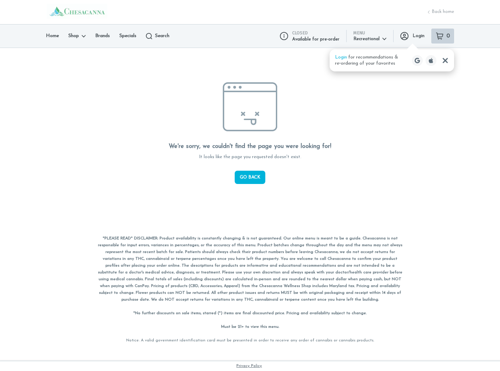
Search (162, 35)
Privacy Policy (249, 366)
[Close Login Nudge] (445, 60)
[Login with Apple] (431, 60)
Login (418, 36)
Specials (127, 35)
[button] (392, 60)
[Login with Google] (417, 60)
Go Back (250, 177)
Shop (73, 35)
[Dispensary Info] (284, 36)
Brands (102, 35)
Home (52, 35)
